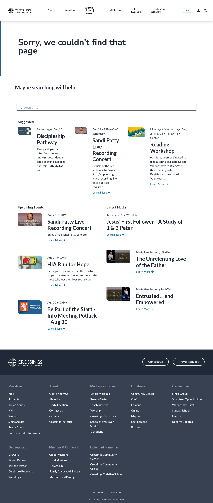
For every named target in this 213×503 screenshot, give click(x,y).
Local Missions (58, 460)
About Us (55, 399)
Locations (70, 10)
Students (13, 399)
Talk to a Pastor (17, 465)
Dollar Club (56, 465)
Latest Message (100, 393)
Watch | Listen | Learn (89, 10)
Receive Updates (182, 421)
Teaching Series (99, 405)
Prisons (135, 427)
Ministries (116, 10)
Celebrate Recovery (20, 471)
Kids (11, 393)
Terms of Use (115, 492)
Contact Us (155, 361)
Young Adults (16, 405)
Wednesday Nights (184, 405)
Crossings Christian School (106, 474)
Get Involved (136, 10)
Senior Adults (16, 427)
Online (135, 410)
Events (176, 416)
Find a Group (180, 393)
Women (13, 416)
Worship (95, 410)
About (51, 10)
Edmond (136, 405)
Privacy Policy (98, 492)
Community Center (142, 393)
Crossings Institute (61, 421)
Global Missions (58, 454)
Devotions (96, 431)
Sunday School (181, 410)
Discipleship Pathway (157, 10)
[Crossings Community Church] (19, 10)
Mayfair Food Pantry (61, 477)
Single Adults (16, 421)
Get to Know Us (58, 393)
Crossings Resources (103, 416)
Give (187, 10)
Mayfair (136, 416)
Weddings (14, 477)
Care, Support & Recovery (24, 433)
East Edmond (139, 421)
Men (11, 410)
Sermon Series (99, 399)
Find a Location (58, 405)
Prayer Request (189, 361)
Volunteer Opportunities (187, 399)
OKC (134, 399)
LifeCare (13, 454)
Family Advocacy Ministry (64, 471)
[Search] (20, 107)
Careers (54, 416)
